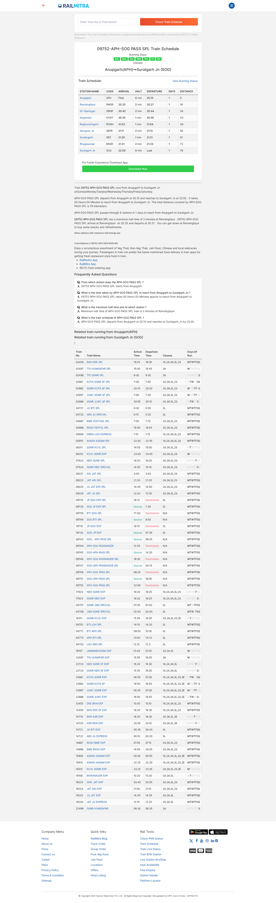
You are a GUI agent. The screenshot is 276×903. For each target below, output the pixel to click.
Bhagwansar (87, 143)
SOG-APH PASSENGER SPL (102, 565)
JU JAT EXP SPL (96, 486)
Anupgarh (85, 97)
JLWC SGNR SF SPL (98, 394)
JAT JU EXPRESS (97, 801)
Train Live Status (150, 849)
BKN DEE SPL (95, 362)
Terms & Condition (52, 875)
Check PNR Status (151, 838)
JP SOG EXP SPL (96, 499)
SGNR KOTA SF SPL (98, 388)
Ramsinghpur (88, 104)
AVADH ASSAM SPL (98, 440)
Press (44, 849)
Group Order (98, 849)
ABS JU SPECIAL (96, 414)
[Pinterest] (216, 840)
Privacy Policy (50, 870)
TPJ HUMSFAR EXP (98, 657)
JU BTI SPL (93, 408)
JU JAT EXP (94, 795)
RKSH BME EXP (96, 742)
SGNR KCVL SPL (96, 447)
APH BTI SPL (94, 637)
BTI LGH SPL (94, 624)
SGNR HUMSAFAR (97, 808)
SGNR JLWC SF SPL (98, 401)
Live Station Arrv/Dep (153, 859)
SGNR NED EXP (96, 598)
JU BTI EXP (93, 729)
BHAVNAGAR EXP (97, 775)
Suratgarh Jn (87, 150)
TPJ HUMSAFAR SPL (99, 368)
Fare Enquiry (147, 870)
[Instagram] (207, 840)
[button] (138, 167)
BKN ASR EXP (95, 716)
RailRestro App (89, 260)
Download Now (138, 168)
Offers (94, 870)
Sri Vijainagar (87, 111)
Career (45, 859)
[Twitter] (191, 840)
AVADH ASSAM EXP (98, 755)
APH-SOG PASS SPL (98, 572)
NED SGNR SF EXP (98, 664)
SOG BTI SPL (94, 519)
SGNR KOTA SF (96, 683)
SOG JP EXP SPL (96, 506)
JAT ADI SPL (94, 480)
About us (46, 843)
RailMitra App (88, 263)
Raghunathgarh (89, 124)
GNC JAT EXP (95, 782)
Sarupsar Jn (87, 130)
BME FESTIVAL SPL (98, 421)
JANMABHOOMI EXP (99, 650)
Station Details (149, 875)
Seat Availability (149, 864)
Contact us (48, 854)
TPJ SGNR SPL (95, 375)
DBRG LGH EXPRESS (99, 434)
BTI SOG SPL (94, 513)
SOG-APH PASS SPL (98, 552)
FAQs (44, 864)
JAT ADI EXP (94, 788)
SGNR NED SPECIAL (99, 467)
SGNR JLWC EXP (97, 696)
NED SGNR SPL (96, 460)
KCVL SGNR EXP (96, 453)
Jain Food (97, 859)
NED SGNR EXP (96, 591)
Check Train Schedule (168, 21)
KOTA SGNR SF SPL (98, 381)
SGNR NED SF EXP (98, 670)
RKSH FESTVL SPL (98, 427)
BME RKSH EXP (96, 749)
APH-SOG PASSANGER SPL (103, 558)
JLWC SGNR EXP (97, 690)
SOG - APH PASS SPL (99, 539)
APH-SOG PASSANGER (100, 545)
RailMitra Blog (99, 838)
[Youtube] (201, 840)
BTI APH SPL (94, 631)
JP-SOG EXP (94, 526)
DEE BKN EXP (95, 703)
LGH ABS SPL (95, 644)
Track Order (98, 843)
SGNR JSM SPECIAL (98, 605)
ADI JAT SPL (94, 473)
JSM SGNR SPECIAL (98, 611)
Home (45, 838)
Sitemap (46, 880)
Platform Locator (150, 880)
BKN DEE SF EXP (97, 710)
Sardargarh (86, 137)
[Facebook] (197, 840)
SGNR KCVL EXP (96, 618)
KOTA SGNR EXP (97, 677)
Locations (97, 864)
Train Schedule (149, 843)
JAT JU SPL (93, 493)
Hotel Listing (98, 875)
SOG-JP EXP (94, 532)
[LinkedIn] (212, 840)
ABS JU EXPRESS (97, 736)
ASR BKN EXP (95, 723)
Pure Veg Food (100, 854)
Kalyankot (86, 117)
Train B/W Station (150, 854)
